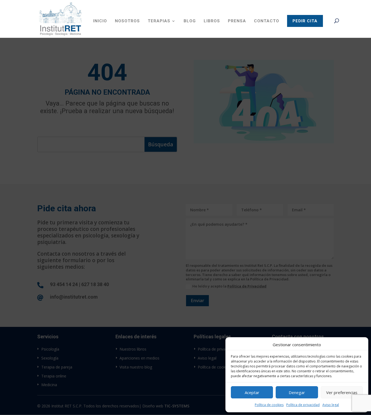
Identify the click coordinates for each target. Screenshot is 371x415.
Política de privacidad (303, 404)
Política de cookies (269, 404)
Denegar (297, 392)
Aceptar (252, 392)
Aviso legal (330, 404)
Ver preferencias (341, 392)
